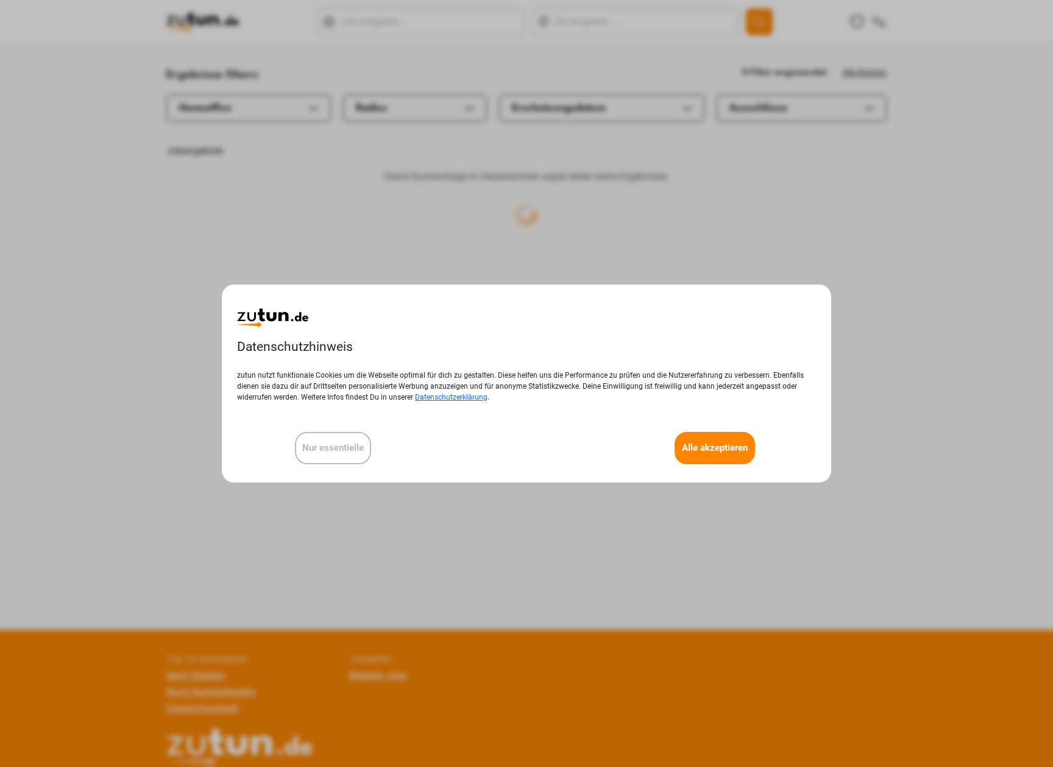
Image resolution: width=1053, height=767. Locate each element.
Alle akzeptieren (715, 447)
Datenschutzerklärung (451, 397)
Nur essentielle (333, 447)
